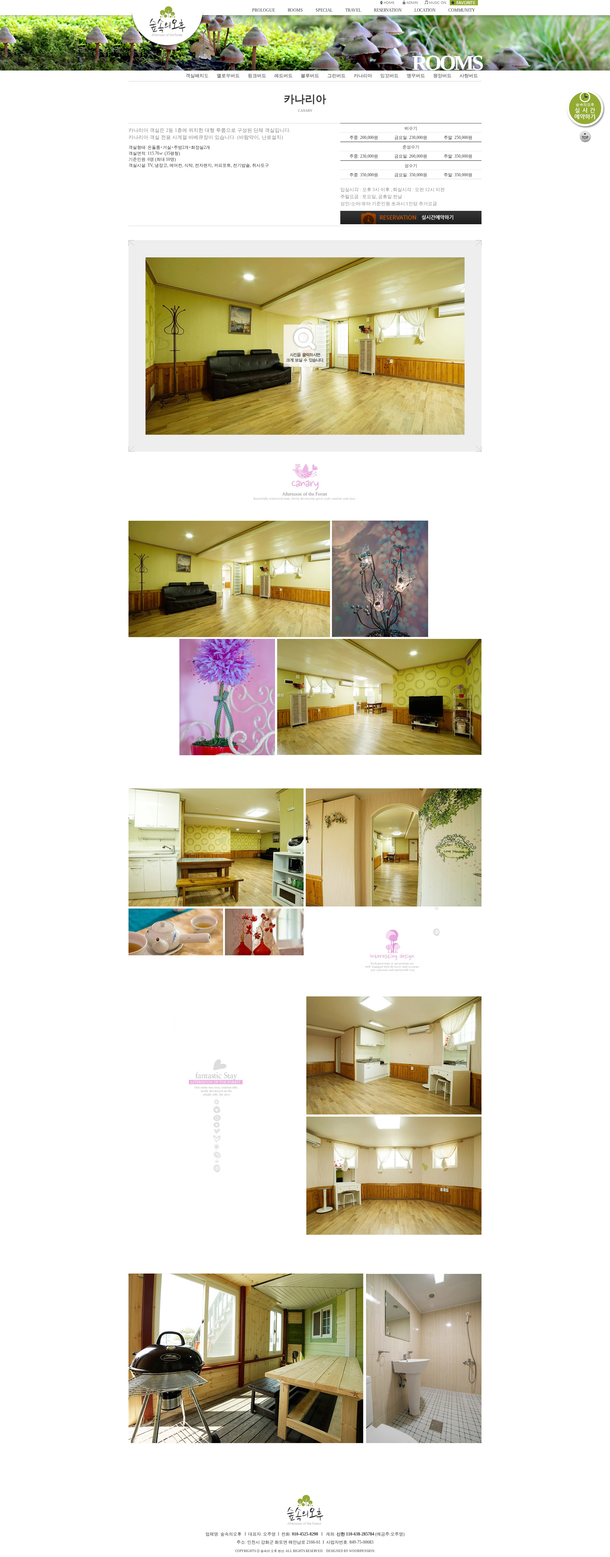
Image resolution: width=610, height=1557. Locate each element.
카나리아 (363, 75)
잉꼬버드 (389, 75)
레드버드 (283, 75)
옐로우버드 (228, 75)
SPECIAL (324, 10)
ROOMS (295, 10)
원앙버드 (442, 75)
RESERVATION (388, 10)
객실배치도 (197, 75)
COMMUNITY (461, 10)
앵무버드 (416, 75)
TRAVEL (353, 10)
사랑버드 (469, 75)
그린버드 (336, 75)
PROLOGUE (263, 10)
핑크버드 (257, 75)
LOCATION (425, 10)
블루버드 (310, 75)
